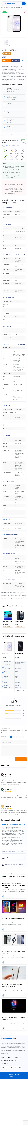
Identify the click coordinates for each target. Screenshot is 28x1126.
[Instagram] (3, 1067)
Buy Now (5, 60)
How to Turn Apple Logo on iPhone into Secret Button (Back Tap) (12, 985)
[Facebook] (7, 1067)
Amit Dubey (7, 145)
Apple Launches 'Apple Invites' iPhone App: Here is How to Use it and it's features (13, 919)
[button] (14, 824)
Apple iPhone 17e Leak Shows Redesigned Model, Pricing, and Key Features (13, 885)
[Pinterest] (20, 1067)
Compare (14, 60)
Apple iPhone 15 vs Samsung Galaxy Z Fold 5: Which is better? (13, 952)
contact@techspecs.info (9, 1060)
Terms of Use (17, 1074)
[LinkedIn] (11, 1067)
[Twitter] (16, 1067)
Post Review (21, 759)
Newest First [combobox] (6, 769)
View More (24, 873)
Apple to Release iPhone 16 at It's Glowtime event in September (13, 1018)
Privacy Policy (10, 1074)
